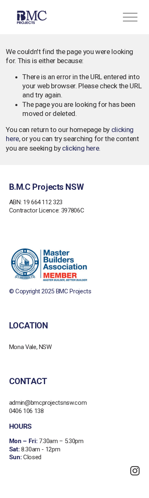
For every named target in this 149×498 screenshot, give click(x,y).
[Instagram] (135, 471)
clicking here (80, 148)
